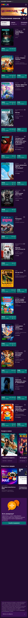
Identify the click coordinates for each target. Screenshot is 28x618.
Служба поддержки (14, 523)
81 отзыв (17, 362)
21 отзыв (17, 389)
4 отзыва (17, 335)
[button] (6, 11)
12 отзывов (18, 417)
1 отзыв (17, 118)
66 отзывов (18, 149)
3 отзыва (17, 173)
